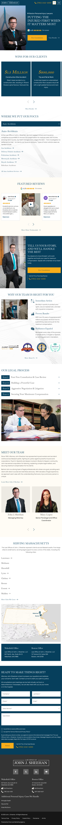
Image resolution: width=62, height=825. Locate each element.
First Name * (6, 694)
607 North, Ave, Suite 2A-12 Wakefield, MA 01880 (9, 784)
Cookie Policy (26, 818)
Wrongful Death (6, 800)
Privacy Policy (16, 818)
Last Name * (36, 694)
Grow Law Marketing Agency (16, 822)
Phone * (5, 701)
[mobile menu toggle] (59, 2)
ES (54, 3)
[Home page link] (10, 2)
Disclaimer (36, 818)
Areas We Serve (5, 807)
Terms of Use (5, 818)
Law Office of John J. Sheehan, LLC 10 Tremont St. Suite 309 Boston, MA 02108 (43, 654)
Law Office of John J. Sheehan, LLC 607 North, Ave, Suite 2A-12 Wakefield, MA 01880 (16, 654)
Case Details (6, 716)
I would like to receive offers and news (14, 729)
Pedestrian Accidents (8, 155)
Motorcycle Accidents (9, 159)
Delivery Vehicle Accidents (11, 152)
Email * (35, 701)
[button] (28, 224)
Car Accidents (6, 148)
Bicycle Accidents (7, 162)
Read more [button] (6, 217)
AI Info (44, 818)
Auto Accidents (9, 124)
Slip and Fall (4, 804)
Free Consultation (37, 38)
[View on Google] (5, 198)
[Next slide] (33, 101)
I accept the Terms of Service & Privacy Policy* (16, 732)
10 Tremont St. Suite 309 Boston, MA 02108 (39, 784)
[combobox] (31, 708)
